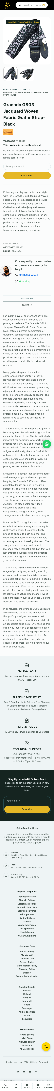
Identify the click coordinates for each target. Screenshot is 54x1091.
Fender (27, 997)
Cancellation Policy (27, 965)
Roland (27, 994)
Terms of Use (27, 958)
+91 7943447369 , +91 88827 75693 (27, 867)
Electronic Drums (27, 910)
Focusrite (27, 1018)
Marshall (27, 1001)
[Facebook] (24, 1072)
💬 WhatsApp (22, 281)
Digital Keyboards (27, 903)
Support (27, 972)
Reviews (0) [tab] (27, 305)
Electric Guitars (27, 900)
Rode (27, 1015)
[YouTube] (36, 1072)
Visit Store (27, 1038)
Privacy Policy (27, 962)
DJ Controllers (27, 918)
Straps (19, 247)
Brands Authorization (27, 976)
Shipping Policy (27, 969)
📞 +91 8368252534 (26, 274)
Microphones (27, 914)
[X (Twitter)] (30, 1072)
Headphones (27, 932)
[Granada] (8, 132)
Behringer (27, 1008)
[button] (46, 444)
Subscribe (27, 809)
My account (27, 955)
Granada (17, 251)
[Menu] (49, 5)
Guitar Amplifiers (27, 935)
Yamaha (27, 990)
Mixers (27, 921)
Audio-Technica (27, 1011)
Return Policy (27, 951)
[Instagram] (18, 1072)
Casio (27, 1004)
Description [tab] (27, 299)
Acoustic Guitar (26, 896)
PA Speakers (27, 928)
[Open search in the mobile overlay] (31, 5)
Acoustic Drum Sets (27, 907)
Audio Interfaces (27, 925)
